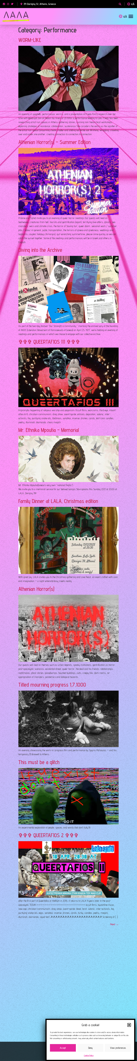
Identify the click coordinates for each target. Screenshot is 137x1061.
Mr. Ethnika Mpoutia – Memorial (48, 430)
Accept (63, 1047)
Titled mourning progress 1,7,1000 (52, 684)
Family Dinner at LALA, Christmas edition (58, 501)
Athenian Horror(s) (36, 589)
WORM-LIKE (29, 40)
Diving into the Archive (40, 250)
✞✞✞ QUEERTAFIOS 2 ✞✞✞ (48, 835)
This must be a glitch (38, 762)
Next (114, 924)
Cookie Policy (89, 1055)
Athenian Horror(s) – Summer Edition (54, 142)
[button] (129, 1025)
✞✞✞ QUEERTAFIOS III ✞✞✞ (49, 342)
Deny (90, 1047)
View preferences (118, 1047)
